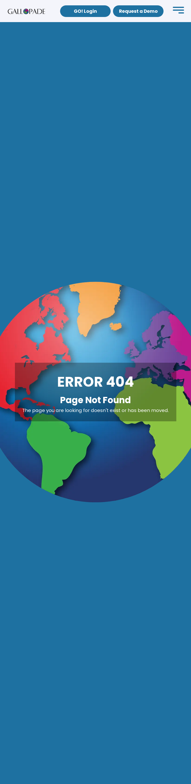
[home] (26, 11)
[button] (178, 11)
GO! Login (85, 11)
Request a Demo (138, 11)
